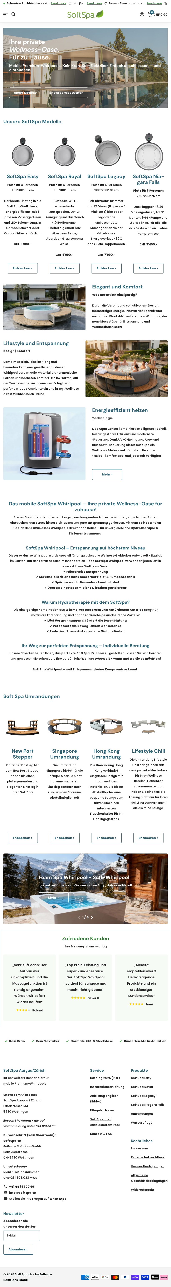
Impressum (139, 1148)
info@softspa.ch (22, 1193)
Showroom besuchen (66, 93)
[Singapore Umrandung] (64, 726)
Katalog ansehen (5, 14)
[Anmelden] (142, 14)
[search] (13, 14)
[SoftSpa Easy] (22, 152)
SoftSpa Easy (141, 1078)
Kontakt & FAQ (101, 1134)
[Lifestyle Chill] (148, 726)
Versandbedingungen (147, 1166)
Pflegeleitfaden (102, 1110)
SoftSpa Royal (142, 1087)
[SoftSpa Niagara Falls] (148, 152)
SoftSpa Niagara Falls (148, 1105)
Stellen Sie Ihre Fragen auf (38, 1199)
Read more (58, 3)
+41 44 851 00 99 (21, 1187)
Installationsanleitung (107, 1087)
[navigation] (79, 917)
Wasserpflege (141, 1123)
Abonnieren (18, 1249)
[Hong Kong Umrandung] (106, 726)
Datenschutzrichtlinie (148, 1157)
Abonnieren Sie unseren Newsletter (19, 1224)
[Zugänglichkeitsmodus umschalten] (166, 3)
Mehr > (107, 474)
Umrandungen (142, 1114)
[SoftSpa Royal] (64, 152)
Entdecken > (23, 268)
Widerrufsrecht (142, 1190)
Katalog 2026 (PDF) (105, 1078)
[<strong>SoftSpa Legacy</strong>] (106, 152)
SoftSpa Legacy (143, 1096)
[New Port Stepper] (22, 726)
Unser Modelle (25, 93)
